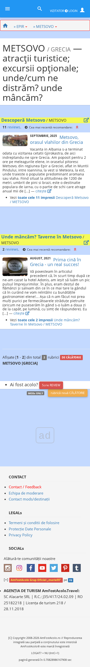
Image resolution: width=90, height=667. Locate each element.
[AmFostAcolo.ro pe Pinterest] (66, 566)
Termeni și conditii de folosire (34, 522)
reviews (14, 127)
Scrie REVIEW (51, 385)
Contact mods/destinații (29, 499)
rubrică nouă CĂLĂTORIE (68, 393)
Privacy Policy (20, 534)
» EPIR (19, 26)
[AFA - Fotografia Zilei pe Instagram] (20, 566)
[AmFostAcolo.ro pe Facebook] (32, 566)
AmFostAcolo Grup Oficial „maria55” (36, 580)
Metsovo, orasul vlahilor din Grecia (56, 139)
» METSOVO (43, 26)
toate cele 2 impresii (35, 320)
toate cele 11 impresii (36, 197)
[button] (77, 127)
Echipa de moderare (26, 493)
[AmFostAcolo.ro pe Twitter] (55, 566)
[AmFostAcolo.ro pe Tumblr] (78, 566)
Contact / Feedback (25, 486)
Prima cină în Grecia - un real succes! (55, 262)
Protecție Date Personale (30, 528)
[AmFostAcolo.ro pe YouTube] (43, 566)
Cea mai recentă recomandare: (50, 127)
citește (42, 191)
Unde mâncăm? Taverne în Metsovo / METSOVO (45, 322)
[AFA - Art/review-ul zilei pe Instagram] (9, 566)
